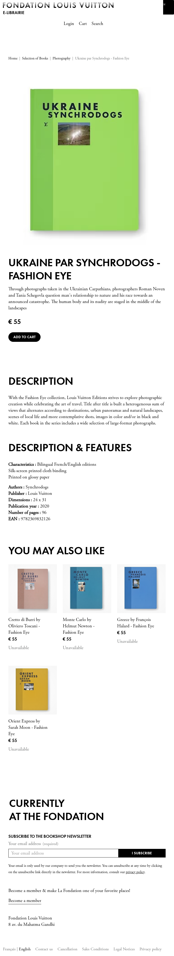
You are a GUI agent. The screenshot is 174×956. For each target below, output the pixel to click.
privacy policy (135, 872)
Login (69, 24)
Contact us (44, 949)
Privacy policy (151, 949)
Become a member (24, 901)
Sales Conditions (95, 949)
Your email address (33, 844)
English (25, 949)
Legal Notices (124, 949)
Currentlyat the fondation (56, 809)
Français (10, 949)
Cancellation (67, 949)
